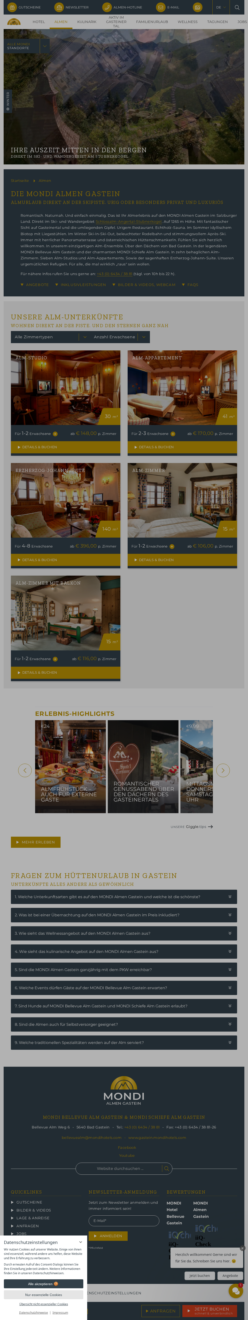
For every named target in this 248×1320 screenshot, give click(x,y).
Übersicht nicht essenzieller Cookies (43, 1304)
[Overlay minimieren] (80, 1242)
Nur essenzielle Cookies (43, 1295)
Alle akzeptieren (40, 1284)
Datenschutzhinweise (33, 1313)
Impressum (60, 1313)
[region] (43, 1261)
